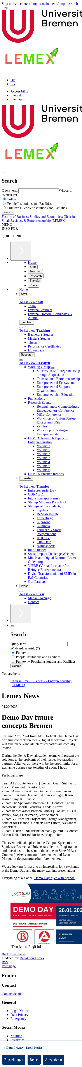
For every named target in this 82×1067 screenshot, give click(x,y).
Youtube (16, 1036)
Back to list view (13, 954)
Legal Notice (19, 1011)
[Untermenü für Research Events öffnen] (52, 403)
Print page (9, 966)
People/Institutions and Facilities (29, 203)
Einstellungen (13, 1059)
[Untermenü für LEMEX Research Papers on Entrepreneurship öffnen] (53, 443)
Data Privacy (19, 1015)
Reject (34, 1059)
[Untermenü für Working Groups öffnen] (53, 368)
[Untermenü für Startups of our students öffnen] (62, 507)
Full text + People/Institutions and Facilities (36, 208)
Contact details (12, 994)
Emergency (18, 1019)
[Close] (21, 299)
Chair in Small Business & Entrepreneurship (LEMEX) (38, 218)
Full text (12, 199)
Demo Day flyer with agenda (54, 878)
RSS (5, 962)
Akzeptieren (53, 1059)
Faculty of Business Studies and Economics (32, 216)
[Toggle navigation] (3, 172)
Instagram (17, 1040)
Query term (10, 190)
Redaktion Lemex (32, 958)
